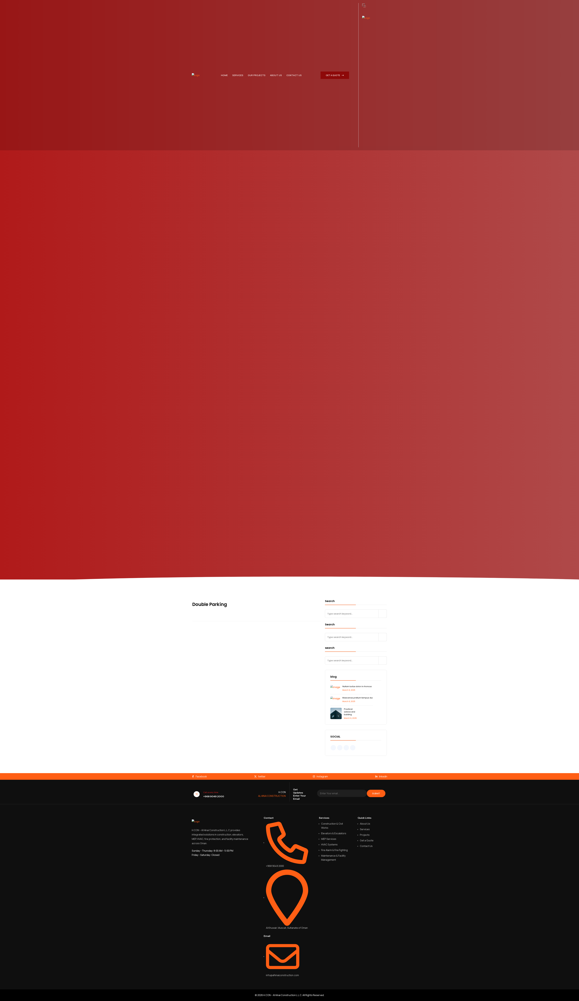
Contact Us (294, 75)
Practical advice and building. (349, 712)
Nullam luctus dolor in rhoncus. (357, 686)
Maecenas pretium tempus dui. (357, 697)
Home (224, 75)
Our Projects (257, 75)
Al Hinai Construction (272, 796)
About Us (276, 75)
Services (237, 75)
